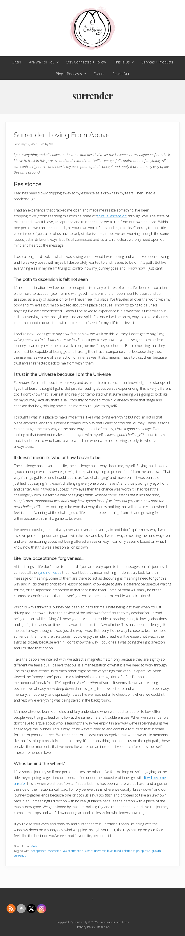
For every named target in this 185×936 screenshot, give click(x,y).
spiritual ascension (112, 216)
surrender (21, 855)
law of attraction (73, 851)
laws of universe (95, 851)
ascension (54, 851)
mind (117, 851)
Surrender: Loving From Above (62, 134)
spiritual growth (151, 851)
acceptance (38, 851)
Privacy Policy (86, 927)
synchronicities (49, 572)
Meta (34, 846)
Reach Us (103, 927)
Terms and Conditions (114, 922)
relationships (130, 851)
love (110, 851)
